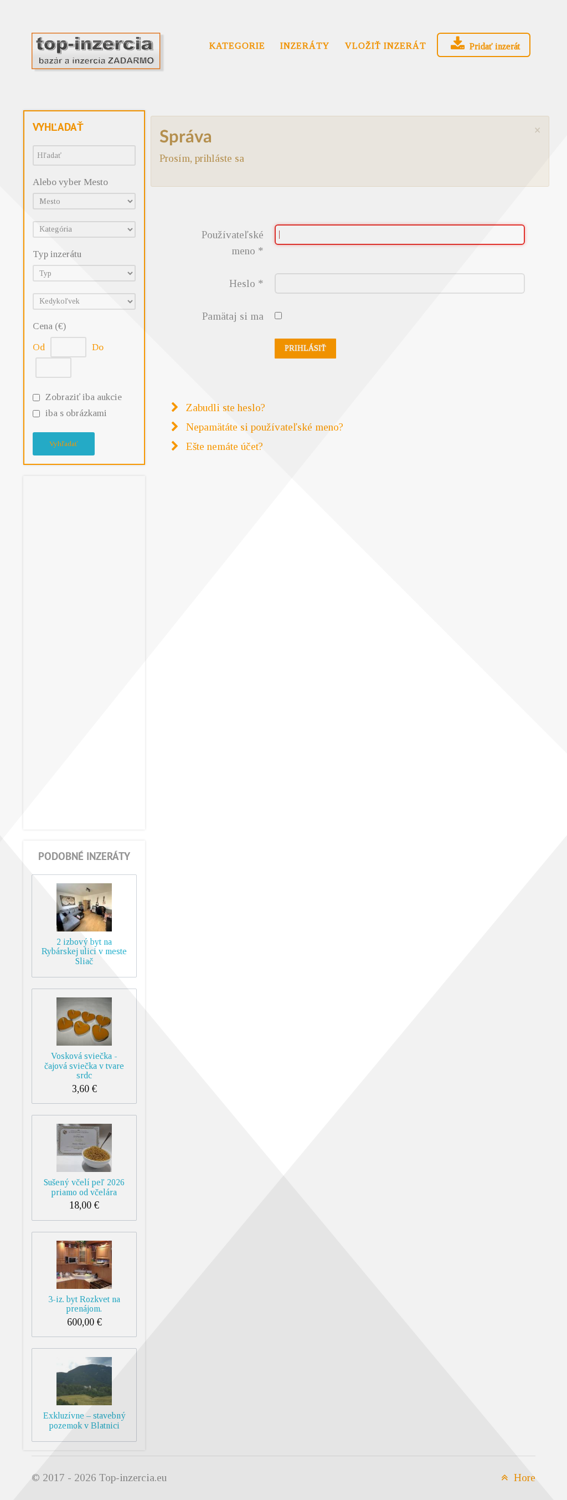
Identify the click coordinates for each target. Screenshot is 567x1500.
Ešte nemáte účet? (223, 446)
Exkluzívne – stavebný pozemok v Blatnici (84, 1420)
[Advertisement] (84, 650)
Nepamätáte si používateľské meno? (263, 427)
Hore (523, 1477)
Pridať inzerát (493, 46)
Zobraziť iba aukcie (83, 397)
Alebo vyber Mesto (70, 182)
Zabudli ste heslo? (224, 407)
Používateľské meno (233, 243)
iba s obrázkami (76, 413)
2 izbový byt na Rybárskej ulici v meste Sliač (84, 951)
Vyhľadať (63, 443)
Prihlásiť (305, 348)
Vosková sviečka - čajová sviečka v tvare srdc (84, 1065)
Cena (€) (49, 326)
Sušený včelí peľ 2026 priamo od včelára (84, 1187)
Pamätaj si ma (233, 316)
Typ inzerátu (57, 254)
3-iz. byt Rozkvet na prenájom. (84, 1304)
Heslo (246, 283)
